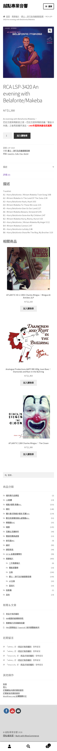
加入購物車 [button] (28, 308)
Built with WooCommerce (27, 735)
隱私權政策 (8, 735)
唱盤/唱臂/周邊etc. (14, 504)
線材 (8, 545)
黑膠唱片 (15, 16)
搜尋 (28, 746)
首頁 (8, 16)
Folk (17, 154)
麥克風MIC (10, 540)
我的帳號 (9, 746)
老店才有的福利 (12, 614)
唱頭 (8, 527)
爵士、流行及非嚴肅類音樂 (32, 16)
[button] (50, 31)
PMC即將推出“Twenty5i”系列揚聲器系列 (22, 627)
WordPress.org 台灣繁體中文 (15, 696)
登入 (5, 687)
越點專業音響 (15, 6)
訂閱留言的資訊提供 (11, 693)
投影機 (9, 590)
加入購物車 (22, 135)
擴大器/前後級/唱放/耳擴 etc (18, 513)
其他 (8, 595)
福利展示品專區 (12, 495)
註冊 (5, 684)
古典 (11, 572)
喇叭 (8, 509)
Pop (21, 154)
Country (11, 154)
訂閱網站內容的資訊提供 (13, 690)
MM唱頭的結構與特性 (14, 618)
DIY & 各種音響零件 (14, 554)
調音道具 (9, 549)
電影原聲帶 (13, 568)
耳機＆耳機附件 (12, 531)
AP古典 (12, 581)
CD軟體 (9, 500)
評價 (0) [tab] (6, 174)
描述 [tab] (5, 167)
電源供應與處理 (12, 536)
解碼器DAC (10, 522)
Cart (44, 744)
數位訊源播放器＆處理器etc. (18, 518)
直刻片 (12, 585)
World (26, 154)
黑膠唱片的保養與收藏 (15, 623)
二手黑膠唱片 (14, 563)
